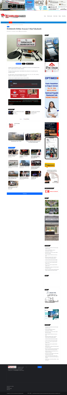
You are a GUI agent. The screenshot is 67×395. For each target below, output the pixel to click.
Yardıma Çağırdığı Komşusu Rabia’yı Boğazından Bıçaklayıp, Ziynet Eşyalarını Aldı (35, 157)
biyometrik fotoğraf (9, 388)
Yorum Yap (25, 193)
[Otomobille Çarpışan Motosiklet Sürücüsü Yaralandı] (27, 112)
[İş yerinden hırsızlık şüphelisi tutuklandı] (25, 152)
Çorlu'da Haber (17, 123)
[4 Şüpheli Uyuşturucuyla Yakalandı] (13, 163)
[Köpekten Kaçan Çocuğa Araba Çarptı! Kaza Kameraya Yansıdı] (25, 174)
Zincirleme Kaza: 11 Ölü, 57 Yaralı (24, 166)
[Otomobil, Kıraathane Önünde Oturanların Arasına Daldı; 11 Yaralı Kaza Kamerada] (36, 163)
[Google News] (26, 119)
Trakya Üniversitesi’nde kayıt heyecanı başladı (51, 259)
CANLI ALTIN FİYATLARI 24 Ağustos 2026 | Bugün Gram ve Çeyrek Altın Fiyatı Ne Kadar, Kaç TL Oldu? (51, 356)
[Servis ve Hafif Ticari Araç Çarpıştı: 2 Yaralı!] (10, 112)
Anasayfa (8, 24)
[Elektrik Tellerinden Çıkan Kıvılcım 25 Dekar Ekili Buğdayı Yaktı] (13, 174)
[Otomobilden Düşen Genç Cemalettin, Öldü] (36, 174)
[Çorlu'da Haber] (13, 16)
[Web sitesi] (14, 125)
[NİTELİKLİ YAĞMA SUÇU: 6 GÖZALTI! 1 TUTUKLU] (13, 151)
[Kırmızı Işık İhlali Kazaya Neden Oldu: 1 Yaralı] (13, 183)
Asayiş (11, 24)
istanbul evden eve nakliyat (10, 386)
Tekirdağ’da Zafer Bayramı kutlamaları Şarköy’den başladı (20, 22)
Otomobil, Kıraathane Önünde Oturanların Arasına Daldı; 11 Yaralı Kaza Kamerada (35, 167)
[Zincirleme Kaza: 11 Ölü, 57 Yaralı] (25, 163)
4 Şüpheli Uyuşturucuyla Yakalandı (13, 166)
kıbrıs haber (8, 387)
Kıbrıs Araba (8, 389)
